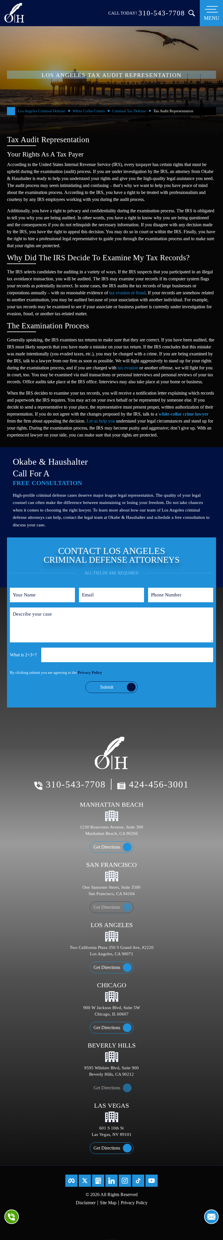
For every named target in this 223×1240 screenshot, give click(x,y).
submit (106, 687)
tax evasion (128, 367)
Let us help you (101, 420)
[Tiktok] (138, 1181)
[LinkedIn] (111, 1181)
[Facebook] (71, 1181)
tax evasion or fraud (127, 292)
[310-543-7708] (11, 1216)
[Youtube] (151, 1181)
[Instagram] (125, 1181)
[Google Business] (98, 1181)
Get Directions (106, 847)
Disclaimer (86, 1202)
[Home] (11, 111)
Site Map (108, 1202)
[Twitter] (85, 1181)
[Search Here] (191, 13)
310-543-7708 (162, 13)
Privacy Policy (90, 672)
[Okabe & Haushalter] (14, 12)
